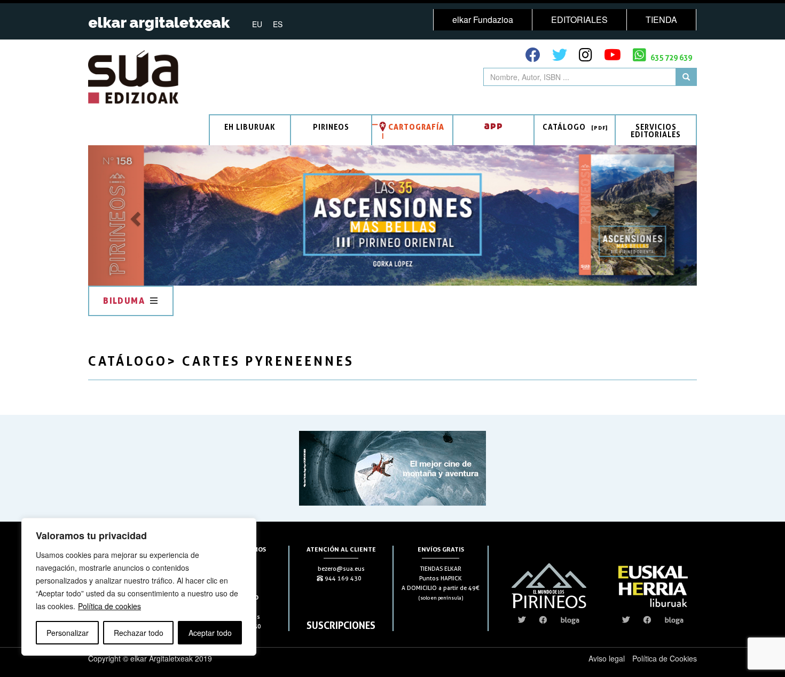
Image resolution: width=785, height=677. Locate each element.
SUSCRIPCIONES (341, 625)
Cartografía (416, 126)
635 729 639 (670, 57)
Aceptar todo (210, 632)
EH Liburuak (250, 126)
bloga (570, 620)
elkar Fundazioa (482, 19)
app (493, 125)
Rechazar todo (138, 632)
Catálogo (564, 126)
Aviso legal (606, 658)
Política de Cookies (664, 658)
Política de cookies (109, 606)
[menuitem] (257, 23)
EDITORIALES (579, 19)
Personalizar (67, 632)
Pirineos (331, 126)
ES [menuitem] (277, 24)
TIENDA (661, 19)
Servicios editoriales (656, 130)
